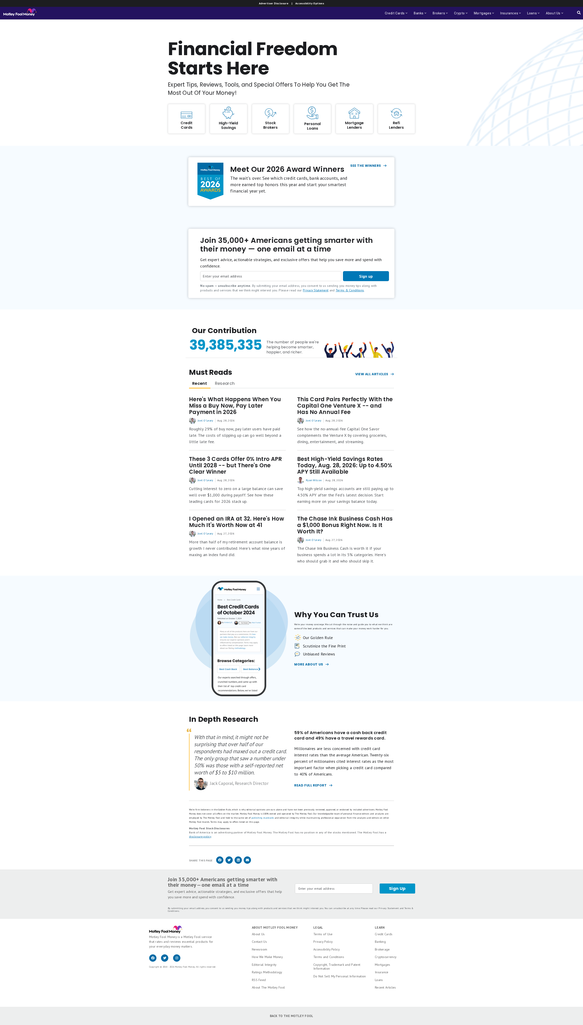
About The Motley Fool (268, 987)
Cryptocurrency (385, 957)
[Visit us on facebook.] (155, 960)
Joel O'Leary (205, 420)
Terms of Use (323, 934)
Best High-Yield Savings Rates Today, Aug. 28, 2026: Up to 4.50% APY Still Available (344, 465)
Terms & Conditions (350, 290)
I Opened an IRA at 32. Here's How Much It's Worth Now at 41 (236, 522)
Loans (379, 980)
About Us (258, 934)
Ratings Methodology (267, 972)
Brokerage (382, 949)
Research (225, 383)
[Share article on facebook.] (219, 862)
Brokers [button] (440, 15)
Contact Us (259, 942)
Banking (380, 942)
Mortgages (382, 965)
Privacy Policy (323, 942)
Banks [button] (420, 15)
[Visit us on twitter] (167, 960)
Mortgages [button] (481, 15)
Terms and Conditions (328, 957)
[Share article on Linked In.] (238, 862)
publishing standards (262, 817)
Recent (199, 383)
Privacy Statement (315, 290)
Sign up (366, 276)
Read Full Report (310, 785)
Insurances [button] (508, 15)
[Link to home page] (19, 13)
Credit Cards (384, 934)
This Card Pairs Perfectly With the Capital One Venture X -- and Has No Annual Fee (345, 405)
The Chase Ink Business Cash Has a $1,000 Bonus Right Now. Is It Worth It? (345, 525)
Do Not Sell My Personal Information (339, 976)
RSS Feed (259, 980)
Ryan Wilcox (314, 480)
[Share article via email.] (247, 862)
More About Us (308, 664)
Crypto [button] (458, 15)
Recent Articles (385, 987)
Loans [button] (530, 15)
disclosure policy (200, 836)
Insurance (382, 972)
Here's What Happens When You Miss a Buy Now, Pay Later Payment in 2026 (235, 405)
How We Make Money (267, 957)
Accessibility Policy (326, 949)
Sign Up (397, 888)
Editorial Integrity (264, 965)
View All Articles (371, 374)
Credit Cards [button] (396, 15)
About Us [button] (551, 15)
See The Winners (365, 165)
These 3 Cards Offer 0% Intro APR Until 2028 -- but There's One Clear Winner (235, 465)
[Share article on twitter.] (229, 862)
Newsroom (259, 949)
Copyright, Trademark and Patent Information (336, 967)
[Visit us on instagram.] (178, 960)
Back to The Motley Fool (291, 1016)
